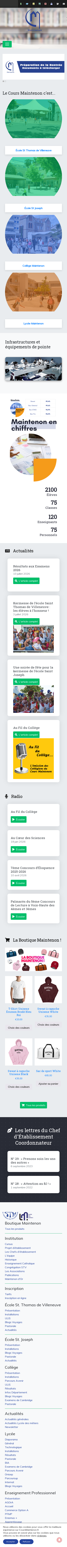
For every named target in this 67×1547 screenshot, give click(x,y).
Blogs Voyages (13, 1322)
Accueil (9, 1506)
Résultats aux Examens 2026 (31, 568)
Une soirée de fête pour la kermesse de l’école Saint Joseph (33, 671)
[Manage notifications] (59, 1539)
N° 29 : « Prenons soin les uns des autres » (33, 1160)
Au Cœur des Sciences (28, 838)
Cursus (9, 1244)
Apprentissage (13, 1521)
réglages (42, 1535)
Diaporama (11, 1439)
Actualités (23, 550)
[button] (9, 369)
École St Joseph (33, 208)
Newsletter (11, 1427)
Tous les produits (35, 1105)
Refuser (26, 1541)
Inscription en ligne (15, 1298)
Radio (16, 796)
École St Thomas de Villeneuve (34, 150)
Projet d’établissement (18, 1247)
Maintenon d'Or (14, 1279)
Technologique (13, 1447)
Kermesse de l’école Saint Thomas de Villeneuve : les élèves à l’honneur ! (33, 607)
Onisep (9, 1474)
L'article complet (28, 580)
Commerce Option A (16, 1510)
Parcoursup (11, 1478)
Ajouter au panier (48, 1083)
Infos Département (16, 1392)
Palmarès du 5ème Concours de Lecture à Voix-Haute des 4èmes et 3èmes (33, 905)
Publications (12, 1275)
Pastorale (10, 1326)
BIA (7, 1462)
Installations (12, 1314)
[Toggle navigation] (7, 44)
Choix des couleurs (19, 1027)
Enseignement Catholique (20, 1263)
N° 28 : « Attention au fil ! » (31, 1184)
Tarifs (8, 1294)
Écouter (20, 819)
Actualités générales (17, 1419)
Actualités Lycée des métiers (21, 1423)
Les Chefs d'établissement (20, 1251)
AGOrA (9, 1502)
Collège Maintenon (33, 265)
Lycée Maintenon (33, 323)
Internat (9, 1482)
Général (9, 1443)
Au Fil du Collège (26, 728)
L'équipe (10, 1255)
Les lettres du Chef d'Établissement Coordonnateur (37, 1136)
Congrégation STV (16, 1267)
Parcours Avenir (14, 1380)
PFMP (8, 1514)
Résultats (10, 1388)
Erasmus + (11, 1517)
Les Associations (15, 1271)
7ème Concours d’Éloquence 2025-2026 (32, 869)
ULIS (8, 1318)
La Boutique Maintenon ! (37, 940)
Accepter (10, 1541)
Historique (11, 1259)
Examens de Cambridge (19, 1400)
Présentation (12, 1310)
